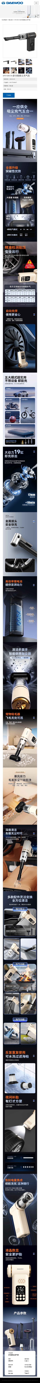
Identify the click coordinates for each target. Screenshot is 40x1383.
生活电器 (4, 20)
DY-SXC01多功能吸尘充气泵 (22, 20)
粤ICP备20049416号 (34, 1380)
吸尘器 (11, 20)
